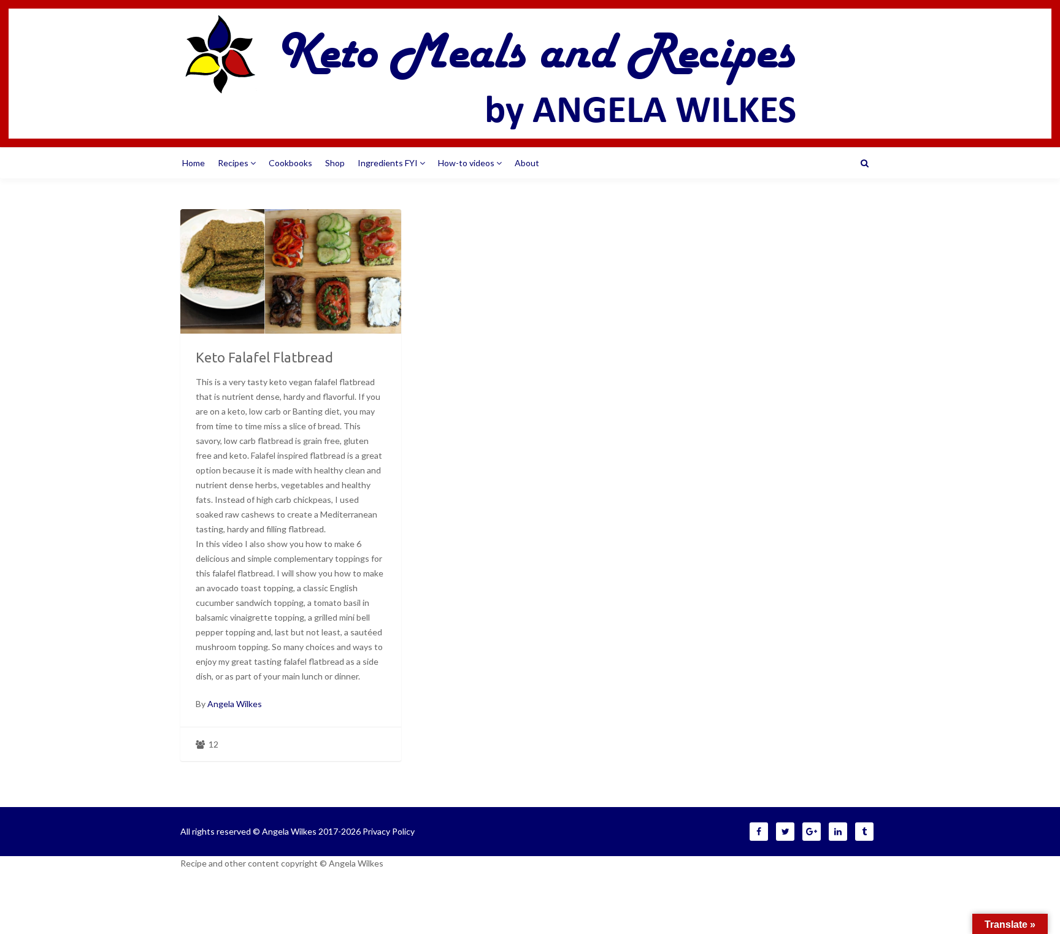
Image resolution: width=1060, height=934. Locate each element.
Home (193, 163)
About (527, 163)
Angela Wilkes (234, 704)
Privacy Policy (389, 831)
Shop (335, 163)
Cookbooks (290, 163)
